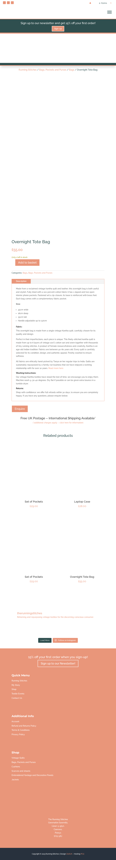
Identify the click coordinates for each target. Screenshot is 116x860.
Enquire (20, 409)
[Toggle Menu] (109, 12)
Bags (71, 69)
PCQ (82, 854)
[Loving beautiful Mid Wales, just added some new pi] (58, 630)
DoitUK (69, 854)
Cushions (16, 766)
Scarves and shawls (21, 771)
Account (15, 721)
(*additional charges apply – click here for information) (58, 423)
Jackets (15, 779)
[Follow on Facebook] (8, 2)
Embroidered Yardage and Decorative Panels (32, 775)
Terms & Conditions (21, 730)
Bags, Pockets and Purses (52, 69)
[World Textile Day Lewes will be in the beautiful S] (13, 630)
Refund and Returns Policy (24, 726)
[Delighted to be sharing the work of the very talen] (102, 630)
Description (21, 281)
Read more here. (56, 368)
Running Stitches (28, 69)
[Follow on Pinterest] (4, 2)
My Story (16, 685)
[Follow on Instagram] (12, 2)
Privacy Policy (18, 734)
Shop (14, 689)
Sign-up (58, 28)
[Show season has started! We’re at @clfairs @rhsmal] (80, 630)
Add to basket (27, 262)
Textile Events (18, 694)
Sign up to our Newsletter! (58, 663)
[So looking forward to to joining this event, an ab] (35, 630)
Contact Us (17, 698)
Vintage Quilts (18, 758)
